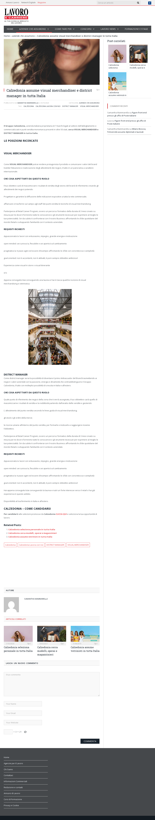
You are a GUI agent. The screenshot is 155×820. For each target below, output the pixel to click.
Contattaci (8, 775)
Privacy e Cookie (11, 805)
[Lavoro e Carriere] (16, 13)
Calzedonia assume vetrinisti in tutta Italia (30, 536)
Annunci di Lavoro (12, 793)
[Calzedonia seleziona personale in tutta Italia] (18, 635)
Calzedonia (28, 106)
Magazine (42, 2)
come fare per (63, 28)
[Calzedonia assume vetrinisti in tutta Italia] (85, 635)
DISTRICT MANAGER (70, 106)
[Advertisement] (51, 117)
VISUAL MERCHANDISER (89, 106)
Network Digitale (28, 2)
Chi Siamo (8, 769)
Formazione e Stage (136, 28)
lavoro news (108, 28)
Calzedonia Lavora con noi (48, 106)
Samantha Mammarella (27, 103)
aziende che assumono (32, 28)
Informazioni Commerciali (15, 781)
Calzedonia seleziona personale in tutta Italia (31, 529)
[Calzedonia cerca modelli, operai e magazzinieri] (51, 635)
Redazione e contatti (13, 787)
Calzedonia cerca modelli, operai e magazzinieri (32, 533)
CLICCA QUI (61, 514)
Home (10, 28)
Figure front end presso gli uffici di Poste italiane (127, 114)
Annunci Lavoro (12, 2)
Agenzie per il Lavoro (13, 763)
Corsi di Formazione (13, 799)
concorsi (86, 28)
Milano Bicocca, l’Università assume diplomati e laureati (126, 130)
